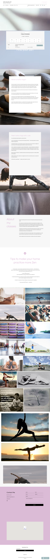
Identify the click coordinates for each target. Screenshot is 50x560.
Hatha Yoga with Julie (7, 1)
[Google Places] (40, 5)
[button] (44, 2)
